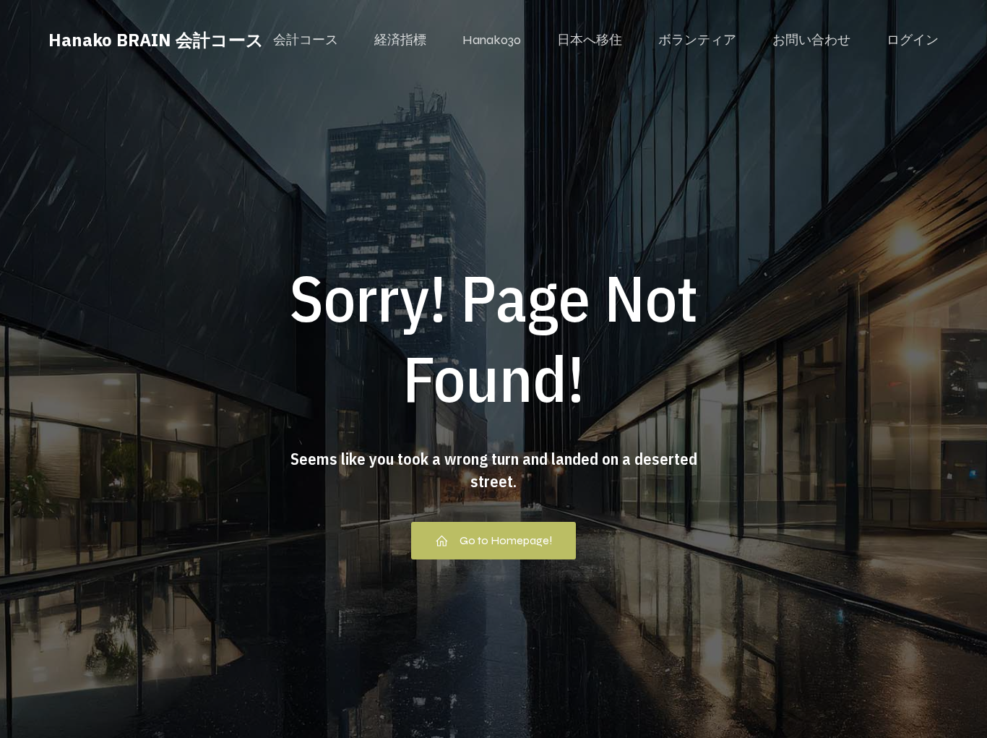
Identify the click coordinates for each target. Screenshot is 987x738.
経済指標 (400, 40)
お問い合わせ (811, 40)
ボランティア (697, 40)
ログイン (913, 40)
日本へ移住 (589, 40)
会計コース (305, 40)
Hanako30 (491, 40)
